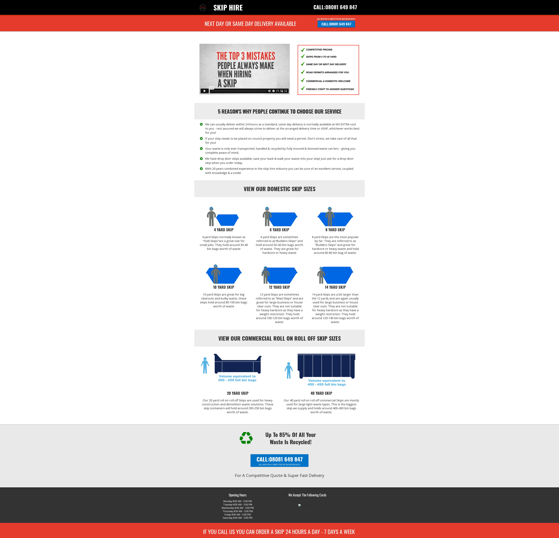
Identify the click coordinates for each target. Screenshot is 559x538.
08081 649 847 (341, 7)
